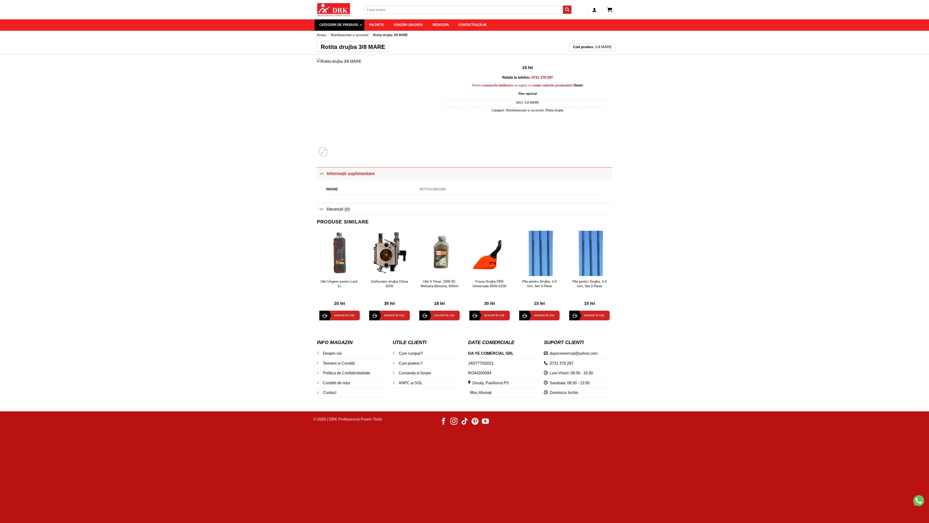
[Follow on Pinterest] (475, 422)
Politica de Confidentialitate (346, 373)
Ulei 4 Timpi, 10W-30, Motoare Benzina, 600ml (439, 283)
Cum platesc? (410, 363)
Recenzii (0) (338, 209)
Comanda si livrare (415, 373)
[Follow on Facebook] (443, 422)
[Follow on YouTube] (485, 422)
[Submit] (567, 10)
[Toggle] (321, 173)
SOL (418, 383)
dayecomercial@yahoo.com (574, 353)
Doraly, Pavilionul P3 (490, 383)
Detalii (578, 85)
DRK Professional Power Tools (355, 419)
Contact (329, 393)
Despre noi (332, 353)
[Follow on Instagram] (453, 422)
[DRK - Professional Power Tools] (337, 9)
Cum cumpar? (411, 353)
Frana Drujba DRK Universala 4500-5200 (489, 283)
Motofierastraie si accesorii (349, 35)
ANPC (404, 383)
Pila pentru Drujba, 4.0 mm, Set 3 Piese (539, 283)
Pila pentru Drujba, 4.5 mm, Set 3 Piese (589, 283)
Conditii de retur (336, 383)
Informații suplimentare (351, 173)
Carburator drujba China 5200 (389, 283)
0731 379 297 (561, 363)
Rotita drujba (554, 110)
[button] (594, 9)
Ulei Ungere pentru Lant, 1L (339, 283)
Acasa (321, 35)
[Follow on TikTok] (464, 422)
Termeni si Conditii (339, 363)
